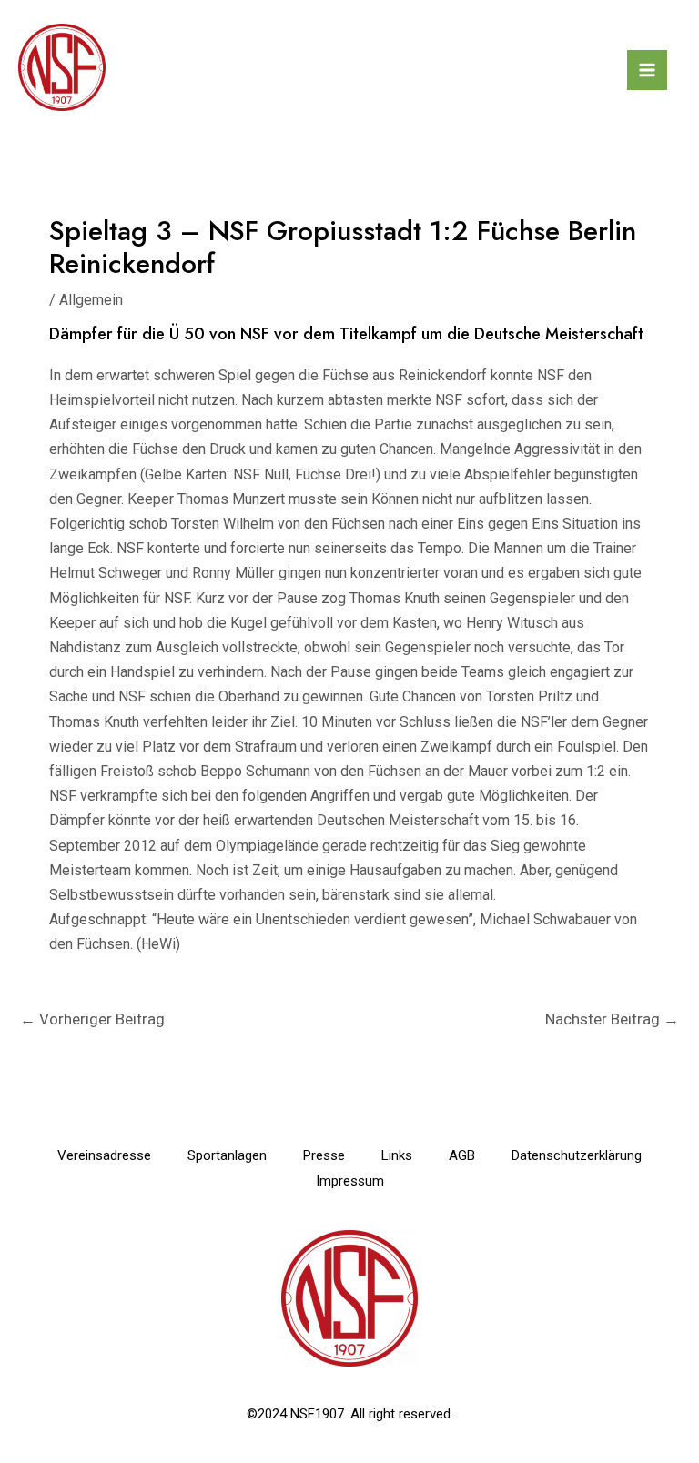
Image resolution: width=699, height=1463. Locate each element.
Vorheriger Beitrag (92, 1019)
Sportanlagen (227, 1155)
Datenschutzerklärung (577, 1155)
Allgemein (91, 299)
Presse (324, 1155)
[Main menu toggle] (647, 70)
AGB (462, 1155)
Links (396, 1155)
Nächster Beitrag (612, 1019)
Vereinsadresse (104, 1155)
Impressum (350, 1181)
